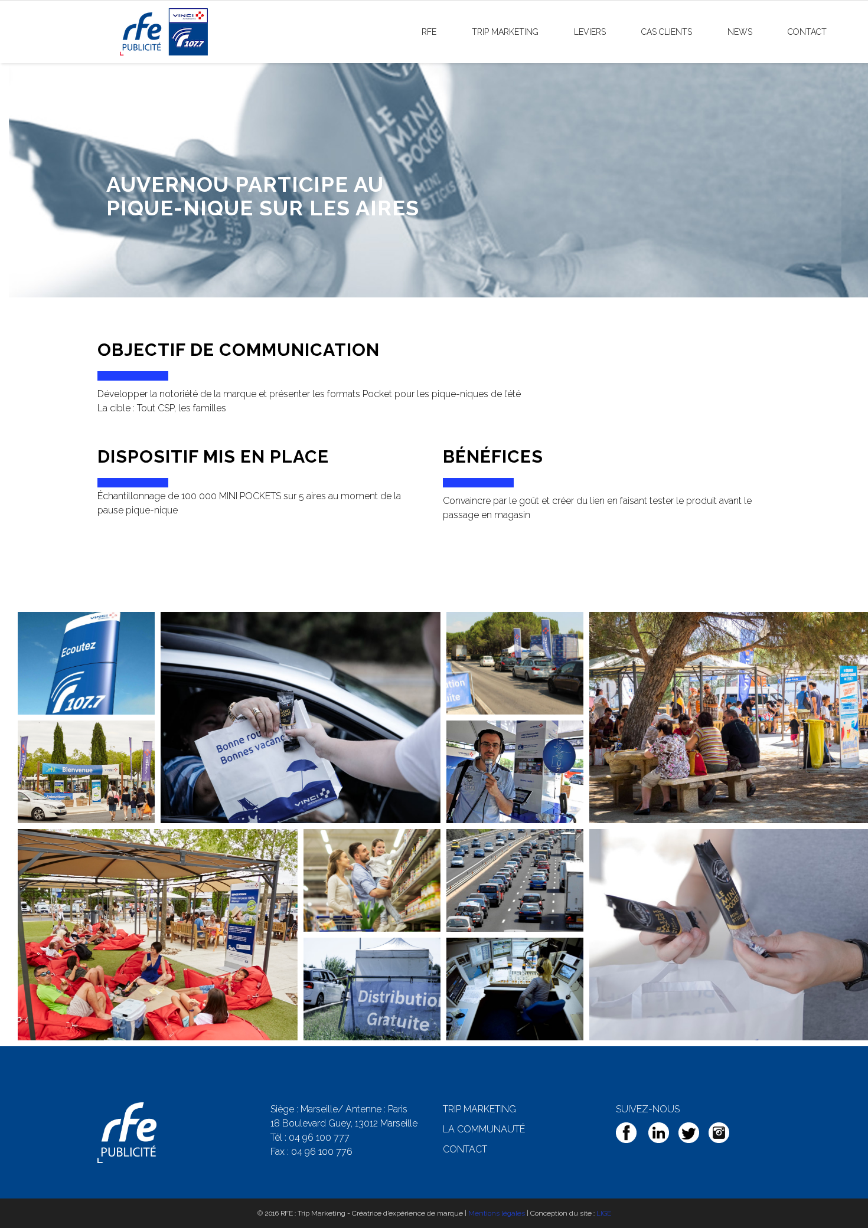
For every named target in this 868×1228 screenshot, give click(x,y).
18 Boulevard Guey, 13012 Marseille (343, 1123)
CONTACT (465, 1149)
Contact (807, 32)
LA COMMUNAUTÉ (484, 1129)
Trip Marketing (505, 32)
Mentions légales (496, 1213)
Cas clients (666, 32)
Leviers (590, 32)
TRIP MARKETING (479, 1109)
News (739, 32)
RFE (429, 32)
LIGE (603, 1213)
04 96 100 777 (319, 1137)
